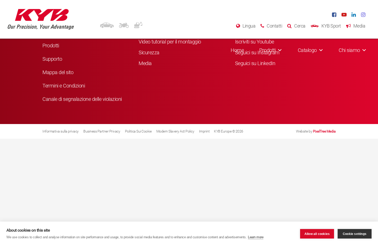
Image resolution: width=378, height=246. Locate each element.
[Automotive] (106, 24)
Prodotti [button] (267, 50)
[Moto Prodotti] (123, 24)
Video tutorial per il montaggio (170, 42)
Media (145, 63)
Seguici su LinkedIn (255, 63)
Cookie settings (354, 234)
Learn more (255, 237)
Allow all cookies (317, 234)
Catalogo (307, 50)
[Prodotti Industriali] (138, 24)
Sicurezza (149, 52)
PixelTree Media (324, 131)
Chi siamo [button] (349, 50)
